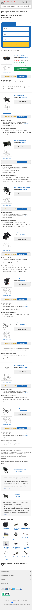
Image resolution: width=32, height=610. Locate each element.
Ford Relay (6, 528)
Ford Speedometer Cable (6, 558)
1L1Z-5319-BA (23, 280)
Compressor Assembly (20, 470)
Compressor (17, 495)
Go (16, 44)
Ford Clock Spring (25, 528)
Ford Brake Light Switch (16, 529)
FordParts (7, 2)
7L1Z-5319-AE (23, 235)
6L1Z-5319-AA (23, 97)
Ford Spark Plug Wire (26, 557)
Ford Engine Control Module (6, 538)
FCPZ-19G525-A (24, 57)
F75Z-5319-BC (23, 325)
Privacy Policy (24, 600)
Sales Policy (7, 600)
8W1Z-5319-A (23, 189)
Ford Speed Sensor (26, 548)
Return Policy (16, 600)
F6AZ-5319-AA (24, 367)
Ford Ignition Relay (6, 548)
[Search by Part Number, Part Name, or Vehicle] (29, 6)
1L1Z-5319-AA (23, 410)
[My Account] (27, 2)
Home (2, 11)
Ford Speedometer (16, 538)
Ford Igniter (16, 556)
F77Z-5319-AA (23, 142)
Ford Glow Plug (25, 537)
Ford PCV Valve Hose (16, 548)
